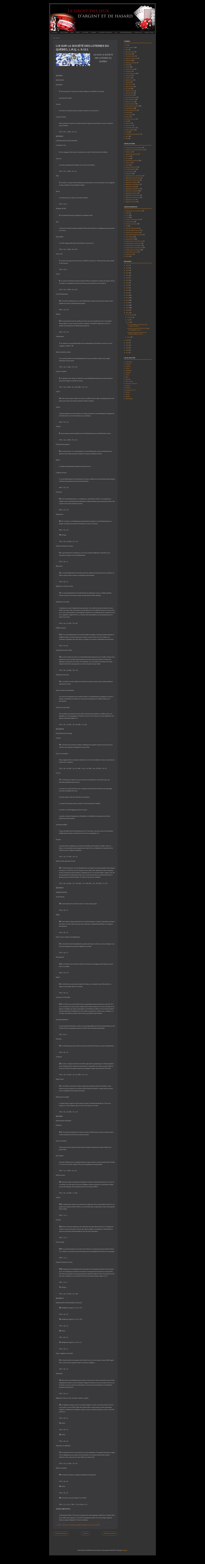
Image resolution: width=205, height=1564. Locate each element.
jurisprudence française (132, 250)
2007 (127, 313)
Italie (126, 377)
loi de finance (129, 171)
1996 (127, 350)
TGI (126, 226)
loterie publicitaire (131, 110)
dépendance (129, 86)
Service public (129, 52)
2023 (127, 273)
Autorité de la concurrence (133, 211)
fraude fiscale (129, 91)
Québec (128, 388)
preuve (127, 117)
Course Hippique (105, 32)
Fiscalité (138, 32)
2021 (127, 278)
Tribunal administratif (132, 228)
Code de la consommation (133, 147)
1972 (127, 352)
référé (127, 256)
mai (128, 320)
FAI (126, 45)
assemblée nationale (132, 160)
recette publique (130, 127)
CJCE (127, 215)
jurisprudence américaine (133, 243)
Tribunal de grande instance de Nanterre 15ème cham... (137, 333)
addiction (128, 60)
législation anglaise (131, 182)
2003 (127, 345)
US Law (127, 158)
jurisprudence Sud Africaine (134, 241)
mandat (127, 112)
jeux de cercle (129, 101)
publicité (128, 123)
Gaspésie (128, 370)
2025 (127, 268)
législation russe (130, 199)
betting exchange (131, 62)
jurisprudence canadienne (133, 245)
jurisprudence (129, 239)
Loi (116, 32)
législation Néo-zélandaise (134, 176)
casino (64, 1525)
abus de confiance (131, 58)
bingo (127, 65)
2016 (127, 290)
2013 (127, 298)
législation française (131, 191)
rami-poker (129, 125)
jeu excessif (129, 95)
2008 (127, 310)
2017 (127, 288)
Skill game (128, 54)
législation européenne (132, 189)
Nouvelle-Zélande (131, 383)
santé (127, 132)
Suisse (127, 394)
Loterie (85, 32)
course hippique (130, 73)
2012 (127, 300)
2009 (127, 308)
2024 (127, 270)
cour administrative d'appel (134, 234)
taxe (126, 138)
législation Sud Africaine (133, 178)
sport (127, 136)
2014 (127, 295)
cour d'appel (129, 237)
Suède (127, 396)
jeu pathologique (130, 97)
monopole (97, 1525)
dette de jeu (129, 80)
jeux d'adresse (130, 99)
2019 (127, 283)
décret (127, 165)
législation (128, 173)
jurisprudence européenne (133, 247)
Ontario (127, 385)
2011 (127, 303)
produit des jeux (130, 119)
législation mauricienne (132, 195)
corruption (128, 71)
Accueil (54, 32)
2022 (127, 275)
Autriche (128, 366)
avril (128, 322)
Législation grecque (131, 154)
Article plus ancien (109, 1533)
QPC (126, 49)
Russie (127, 392)
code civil (128, 163)
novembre (130, 315)
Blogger (124, 1550)
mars (129, 337)
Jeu (72, 32)
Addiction (149, 32)
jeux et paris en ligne (131, 106)
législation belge (130, 186)
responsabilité (130, 130)
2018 (127, 285)
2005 (127, 343)
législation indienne (131, 193)
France (127, 368)
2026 (127, 265)
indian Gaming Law (131, 167)
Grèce (127, 375)
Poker (93, 32)
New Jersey (129, 381)
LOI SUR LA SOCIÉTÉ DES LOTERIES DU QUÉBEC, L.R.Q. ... (138, 329)
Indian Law (128, 152)
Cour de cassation (131, 224)
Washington (129, 398)
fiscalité (127, 88)
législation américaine (132, 180)
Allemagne (128, 362)
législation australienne (132, 184)
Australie (128, 364)
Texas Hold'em (130, 56)
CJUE (127, 217)
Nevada (127, 379)
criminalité (128, 75)
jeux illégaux (129, 108)
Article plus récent (61, 1533)
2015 (127, 293)
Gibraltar (128, 372)
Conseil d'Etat (129, 222)
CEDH (127, 213)
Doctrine (64, 32)
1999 (127, 348)
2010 (127, 305)
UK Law (127, 156)
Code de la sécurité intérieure (134, 150)
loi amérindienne (130, 169)
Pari (77, 32)
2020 (127, 280)
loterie (92, 1525)
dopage (127, 82)
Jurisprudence (126, 32)
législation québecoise (82, 1525)
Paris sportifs (129, 47)
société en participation (132, 134)
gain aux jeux (129, 93)
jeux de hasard (71, 1525)
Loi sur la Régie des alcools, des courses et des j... (137, 325)
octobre (130, 317)
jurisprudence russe (131, 252)
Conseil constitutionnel (132, 219)
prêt (126, 121)
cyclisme (128, 78)
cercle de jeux (129, 69)
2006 (127, 340)
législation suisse (130, 202)
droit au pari (129, 84)
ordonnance (129, 254)
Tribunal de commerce (132, 232)
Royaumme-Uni (130, 390)
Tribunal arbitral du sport (133, 230)
